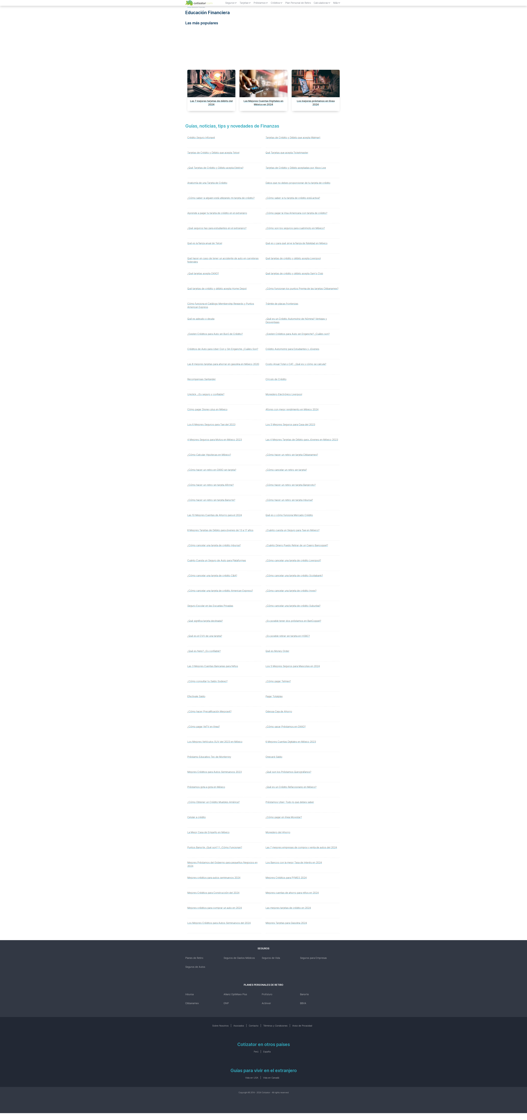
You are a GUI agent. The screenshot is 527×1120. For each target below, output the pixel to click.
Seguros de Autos (195, 966)
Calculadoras (321, 2)
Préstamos (260, 2)
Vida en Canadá (271, 1077)
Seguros (229, 2)
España (267, 1051)
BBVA (303, 1003)
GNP (226, 1003)
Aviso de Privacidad (302, 1025)
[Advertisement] (263, 48)
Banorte (304, 994)
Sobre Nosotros (220, 1025)
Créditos (275, 2)
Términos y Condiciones (275, 1025)
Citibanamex (192, 1003)
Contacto (253, 1025)
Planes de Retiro (194, 957)
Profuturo (267, 994)
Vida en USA (251, 1077)
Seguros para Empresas (313, 957)
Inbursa (189, 994)
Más (335, 2)
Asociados (238, 1025)
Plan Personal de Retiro (298, 2)
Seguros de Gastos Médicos (239, 957)
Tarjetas (244, 2)
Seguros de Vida (271, 957)
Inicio (189, 7)
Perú (256, 1051)
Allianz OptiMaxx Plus (235, 994)
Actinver (266, 1003)
